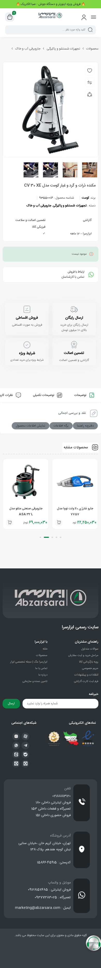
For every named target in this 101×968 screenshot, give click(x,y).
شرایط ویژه (27, 353)
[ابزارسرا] (50, 17)
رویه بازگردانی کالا (88, 662)
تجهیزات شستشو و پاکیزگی (63, 48)
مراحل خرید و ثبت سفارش (83, 655)
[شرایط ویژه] (27, 345)
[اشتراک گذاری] (89, 94)
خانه (45, 649)
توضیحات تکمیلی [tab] (44, 395)
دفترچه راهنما (85, 425)
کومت (85, 197)
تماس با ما (41, 668)
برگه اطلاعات (61, 425)
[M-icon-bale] (25, 754)
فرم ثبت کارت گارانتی (86, 681)
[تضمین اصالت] (74, 344)
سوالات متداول (89, 649)
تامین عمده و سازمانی (35, 681)
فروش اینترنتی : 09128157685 (49, 890)
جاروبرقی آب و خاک (27, 48)
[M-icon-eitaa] (16, 754)
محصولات (92, 48)
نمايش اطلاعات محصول (30, 425)
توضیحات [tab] (80, 395)
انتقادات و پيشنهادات (86, 675)
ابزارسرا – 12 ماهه (81, 233)
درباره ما (42, 675)
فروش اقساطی (27, 318)
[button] (59, 522)
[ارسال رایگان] (74, 309)
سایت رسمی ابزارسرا (80, 627)
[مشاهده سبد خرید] (10, 17)
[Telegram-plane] (25, 745)
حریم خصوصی (90, 668)
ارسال (11, 703)
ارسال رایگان (74, 318)
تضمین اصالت (74, 353)
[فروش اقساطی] (27, 309)
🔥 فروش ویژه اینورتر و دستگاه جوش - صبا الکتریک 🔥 (50, 4)
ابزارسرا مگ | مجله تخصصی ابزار (28, 662)
